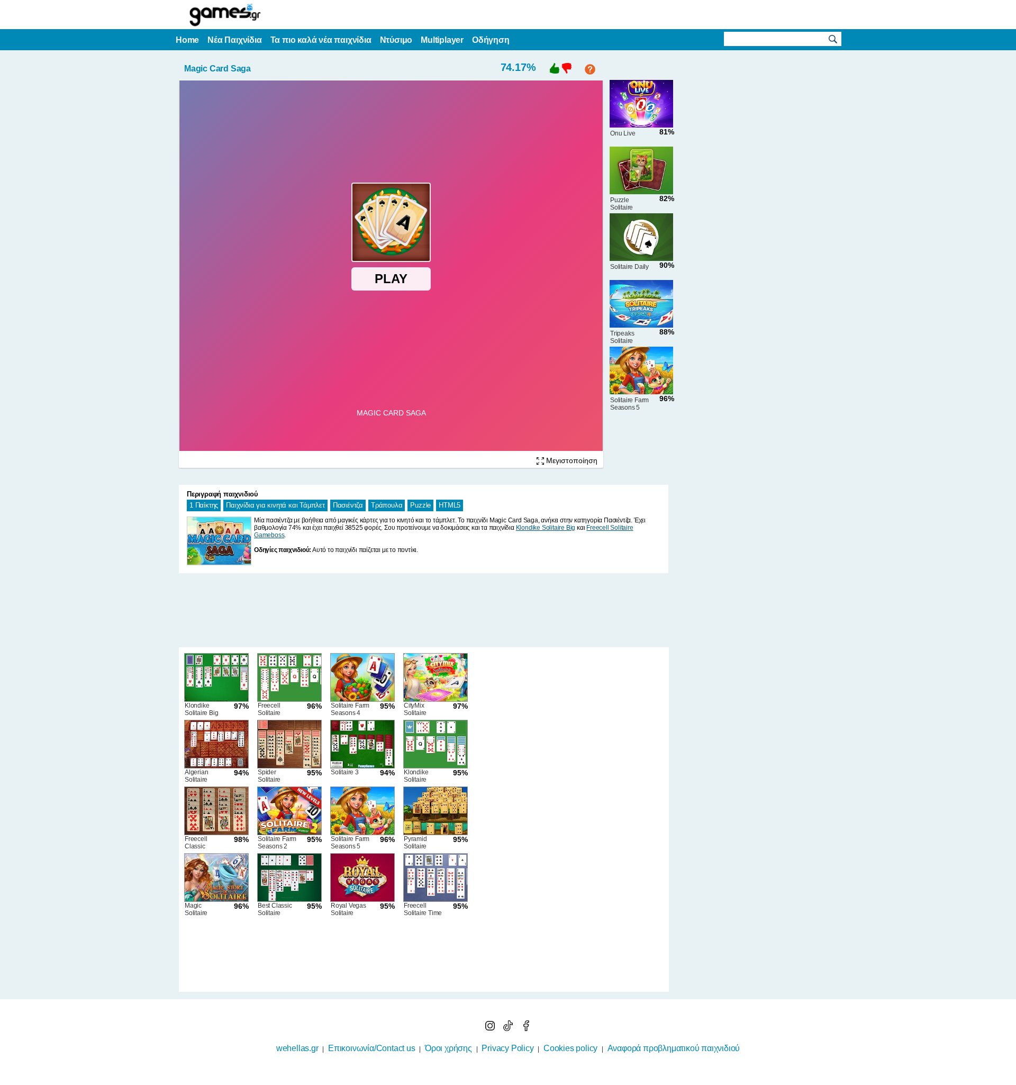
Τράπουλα (386, 505)
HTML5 (449, 505)
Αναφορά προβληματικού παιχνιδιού (673, 1048)
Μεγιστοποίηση (570, 460)
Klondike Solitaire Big (546, 527)
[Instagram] (491, 1028)
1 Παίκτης (203, 505)
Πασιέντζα (348, 505)
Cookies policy (570, 1048)
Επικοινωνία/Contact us (371, 1048)
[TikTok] (509, 1028)
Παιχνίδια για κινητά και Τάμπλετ (275, 505)
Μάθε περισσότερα (501, 1078)
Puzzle (420, 505)
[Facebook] (526, 1028)
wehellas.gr (297, 1048)
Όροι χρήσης (448, 1048)
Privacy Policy (507, 1048)
